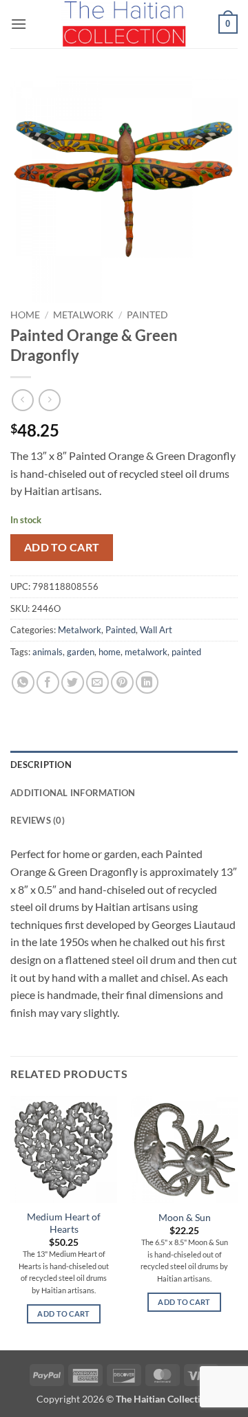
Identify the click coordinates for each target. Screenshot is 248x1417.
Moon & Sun (184, 1217)
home (110, 651)
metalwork (146, 651)
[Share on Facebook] (48, 682)
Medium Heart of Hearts (64, 1223)
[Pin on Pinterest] (122, 682)
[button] (18, 24)
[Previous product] (49, 399)
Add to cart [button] (63, 1313)
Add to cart (62, 547)
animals (47, 651)
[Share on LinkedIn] (147, 682)
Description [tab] (41, 764)
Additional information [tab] (73, 792)
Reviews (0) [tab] (37, 820)
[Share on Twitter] (72, 682)
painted (186, 651)
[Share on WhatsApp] (23, 682)
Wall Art (156, 629)
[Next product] (22, 399)
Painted (147, 314)
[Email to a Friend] (97, 682)
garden (80, 651)
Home (25, 314)
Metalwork (83, 314)
